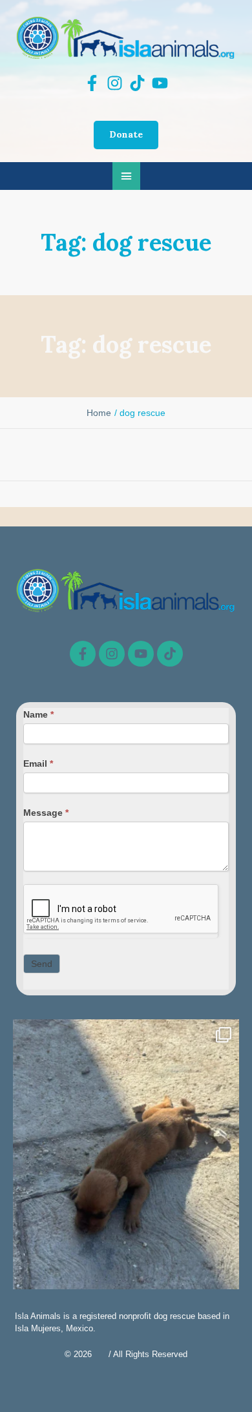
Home (99, 413)
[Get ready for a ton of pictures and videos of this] (126, 1169)
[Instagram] (112, 654)
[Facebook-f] (83, 654)
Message (45, 812)
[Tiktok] (170, 654)
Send (41, 964)
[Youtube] (141, 654)
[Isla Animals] (126, 37)
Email (38, 763)
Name (38, 714)
